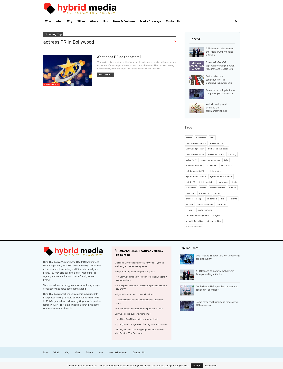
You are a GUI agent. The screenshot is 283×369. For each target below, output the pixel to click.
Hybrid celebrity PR (195, 171)
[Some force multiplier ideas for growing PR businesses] (196, 94)
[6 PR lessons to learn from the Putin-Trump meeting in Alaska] (196, 52)
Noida (217, 193)
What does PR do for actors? (119, 57)
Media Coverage (150, 21)
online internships (194, 199)
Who (48, 21)
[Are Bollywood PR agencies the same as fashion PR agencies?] (187, 290)
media (203, 188)
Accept (197, 365)
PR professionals (205, 204)
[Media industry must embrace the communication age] (196, 108)
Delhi (226, 160)
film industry (227, 165)
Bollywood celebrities (196, 143)
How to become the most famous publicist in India (139, 308)
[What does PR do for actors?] (67, 70)
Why (70, 21)
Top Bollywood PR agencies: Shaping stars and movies (141, 324)
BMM (212, 138)
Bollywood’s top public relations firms (133, 314)
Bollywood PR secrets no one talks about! (134, 294)
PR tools (190, 210)
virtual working (214, 221)
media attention (217, 188)
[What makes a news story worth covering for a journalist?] (187, 259)
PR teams (221, 204)
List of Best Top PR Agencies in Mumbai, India (136, 319)
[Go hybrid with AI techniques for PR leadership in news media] (196, 80)
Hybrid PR (190, 182)
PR (222, 199)
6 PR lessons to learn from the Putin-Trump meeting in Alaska (220, 52)
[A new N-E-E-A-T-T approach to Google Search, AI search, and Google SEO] (196, 66)
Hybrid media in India (196, 176)
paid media (212, 199)
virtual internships (194, 221)
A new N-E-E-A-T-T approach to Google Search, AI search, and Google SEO (220, 65)
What (59, 21)
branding (232, 154)
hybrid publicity (206, 182)
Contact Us (173, 21)
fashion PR (212, 165)
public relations (205, 210)
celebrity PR (191, 160)
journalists (191, 188)
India (234, 182)
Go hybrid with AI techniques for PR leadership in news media (219, 79)
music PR (190, 193)
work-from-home (194, 226)
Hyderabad (223, 182)
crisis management (210, 160)
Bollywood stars (216, 154)
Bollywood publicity (195, 154)
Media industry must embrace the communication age (216, 107)
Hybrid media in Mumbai (221, 176)
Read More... (105, 75)
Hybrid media (214, 171)
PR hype (189, 204)
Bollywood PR (216, 143)
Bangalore (201, 138)
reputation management (197, 215)
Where (94, 21)
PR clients (232, 199)
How (105, 21)
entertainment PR (194, 165)
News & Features (124, 21)
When (81, 21)
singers (216, 215)
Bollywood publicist (195, 149)
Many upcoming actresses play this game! (135, 271)
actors (189, 138)
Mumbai (232, 188)
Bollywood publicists (218, 149)
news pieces (204, 193)
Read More (211, 365)
